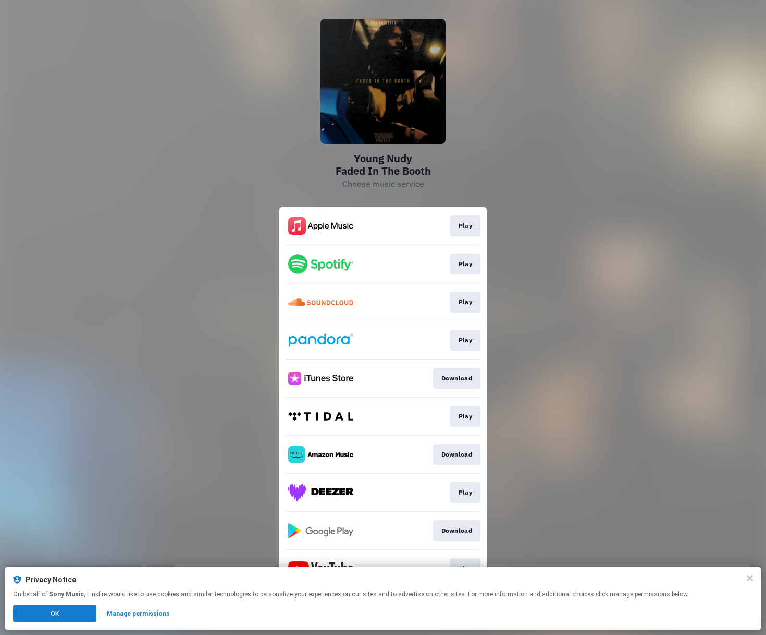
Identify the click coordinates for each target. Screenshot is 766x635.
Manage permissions (138, 613)
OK (55, 613)
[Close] (750, 578)
